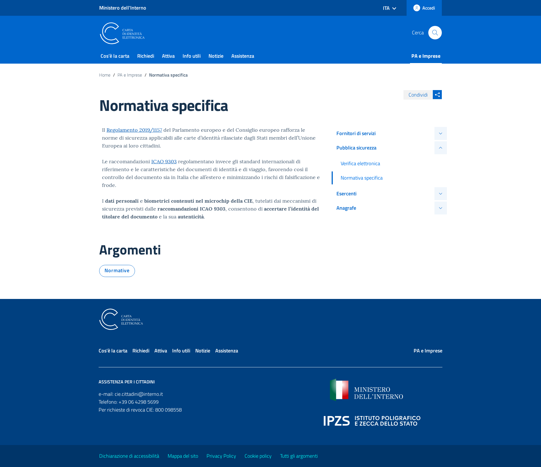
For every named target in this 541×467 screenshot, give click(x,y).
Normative (117, 270)
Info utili (192, 56)
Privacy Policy (221, 456)
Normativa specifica (362, 178)
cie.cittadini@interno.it (139, 394)
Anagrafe (346, 208)
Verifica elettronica (360, 163)
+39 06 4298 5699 (139, 402)
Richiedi (145, 56)
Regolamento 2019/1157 (134, 130)
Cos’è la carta (115, 56)
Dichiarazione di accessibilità (129, 456)
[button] (435, 32)
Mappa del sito (183, 456)
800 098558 (168, 410)
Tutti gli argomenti (299, 456)
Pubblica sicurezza (356, 147)
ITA (386, 8)
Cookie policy (258, 456)
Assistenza (242, 56)
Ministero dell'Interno (122, 8)
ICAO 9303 (164, 161)
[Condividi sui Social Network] (437, 94)
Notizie (216, 56)
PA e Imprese (425, 56)
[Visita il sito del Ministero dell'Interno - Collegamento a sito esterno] (386, 390)
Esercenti (346, 193)
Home (104, 74)
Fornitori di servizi (356, 133)
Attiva (168, 56)
